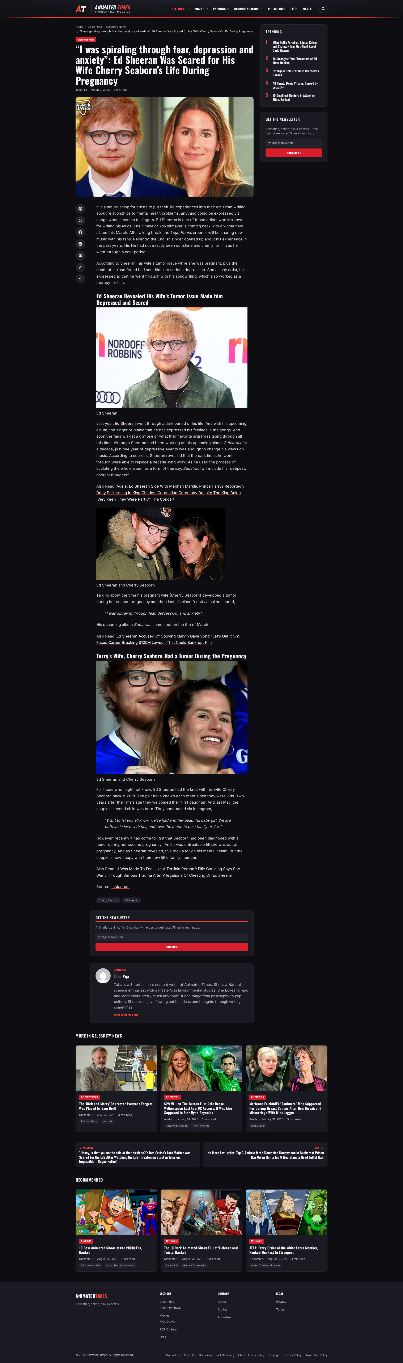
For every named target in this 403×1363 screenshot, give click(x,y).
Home (79, 26)
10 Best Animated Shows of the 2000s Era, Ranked (110, 1250)
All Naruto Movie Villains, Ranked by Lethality (295, 85)
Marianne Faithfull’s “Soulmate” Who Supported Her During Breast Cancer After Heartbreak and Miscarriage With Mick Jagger (285, 1108)
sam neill (108, 1121)
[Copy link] (80, 267)
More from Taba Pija (128, 1015)
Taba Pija (81, 89)
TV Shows (219, 9)
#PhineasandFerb (91, 1265)
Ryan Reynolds (201, 1125)
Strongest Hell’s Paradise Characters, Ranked (296, 73)
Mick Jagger (258, 1125)
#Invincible (172, 1265)
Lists (293, 9)
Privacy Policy (292, 1355)
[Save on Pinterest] (80, 209)
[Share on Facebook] (80, 232)
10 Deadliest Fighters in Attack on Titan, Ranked (294, 97)
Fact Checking (225, 1355)
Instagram (120, 886)
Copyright (274, 1355)
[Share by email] (80, 256)
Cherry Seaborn (108, 900)
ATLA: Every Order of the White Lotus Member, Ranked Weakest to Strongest (283, 1250)
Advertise (224, 1317)
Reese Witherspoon (177, 1125)
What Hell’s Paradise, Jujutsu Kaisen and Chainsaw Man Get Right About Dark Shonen (295, 46)
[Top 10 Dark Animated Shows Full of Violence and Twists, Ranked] (201, 1212)
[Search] (323, 9)
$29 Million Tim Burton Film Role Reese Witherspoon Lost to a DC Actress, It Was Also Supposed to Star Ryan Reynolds (198, 1108)
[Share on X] (80, 220)
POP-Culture (276, 9)
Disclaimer (205, 1355)
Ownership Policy (316, 1355)
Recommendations (246, 9)
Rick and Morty (89, 1121)
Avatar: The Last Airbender (120, 1265)
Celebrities (178, 9)
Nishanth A (86, 1115)
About (222, 1301)
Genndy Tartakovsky (194, 1265)
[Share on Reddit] (80, 244)
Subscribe (172, 947)
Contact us (173, 1355)
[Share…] (80, 278)
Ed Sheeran (125, 423)
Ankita (168, 1119)
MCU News (167, 1321)
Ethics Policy (256, 1355)
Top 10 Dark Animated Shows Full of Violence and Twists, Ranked (201, 1250)
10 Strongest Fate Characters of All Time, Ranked (295, 61)
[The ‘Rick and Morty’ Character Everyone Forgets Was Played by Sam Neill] (116, 1068)
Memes (307, 9)
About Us (189, 1355)
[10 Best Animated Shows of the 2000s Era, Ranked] (116, 1212)
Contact (223, 1309)
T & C (241, 1355)
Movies (199, 9)
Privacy (281, 1301)
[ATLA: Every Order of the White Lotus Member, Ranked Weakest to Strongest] (286, 1212)
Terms (280, 1309)
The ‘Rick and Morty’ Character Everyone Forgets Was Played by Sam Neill (115, 1106)
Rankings (86, 1241)
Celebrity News (116, 26)
